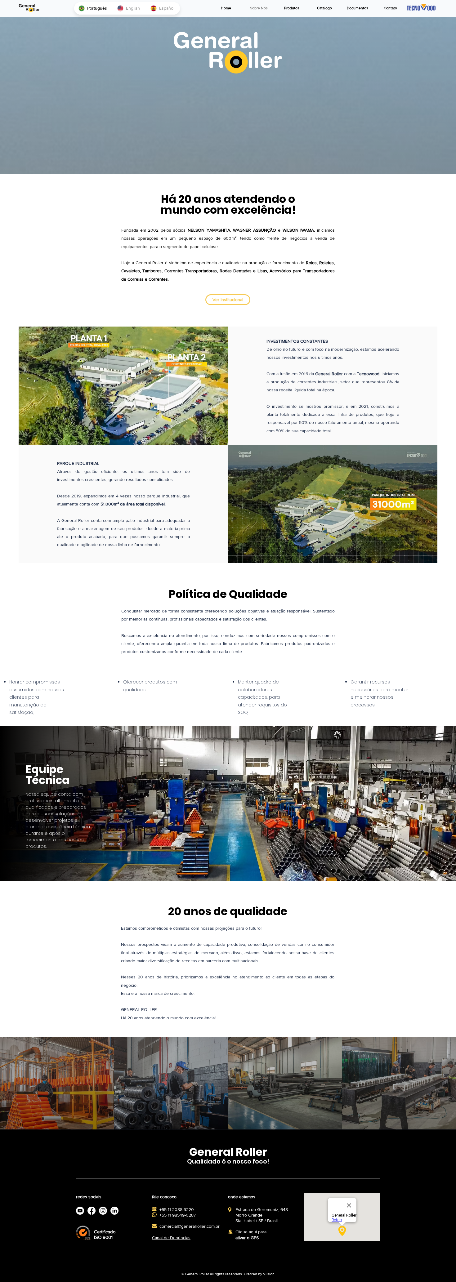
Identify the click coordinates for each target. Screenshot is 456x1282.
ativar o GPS (247, 1237)
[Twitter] (91, 1211)
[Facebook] (80, 1211)
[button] (291, 8)
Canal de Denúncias (171, 1237)
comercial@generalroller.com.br (189, 1226)
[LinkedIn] (103, 1211)
